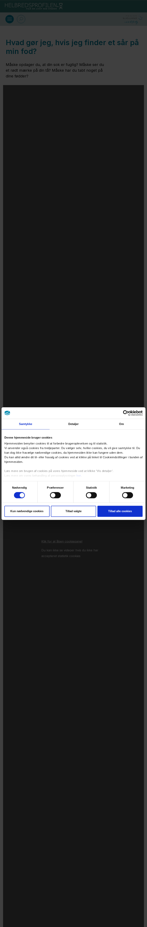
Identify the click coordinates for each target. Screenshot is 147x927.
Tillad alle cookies (120, 511)
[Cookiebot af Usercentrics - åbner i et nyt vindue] (126, 413)
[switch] (55, 495)
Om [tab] (121, 424)
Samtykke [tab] (25, 424)
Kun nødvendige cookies (26, 511)
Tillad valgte (73, 511)
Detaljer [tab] (73, 424)
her (78, 475)
